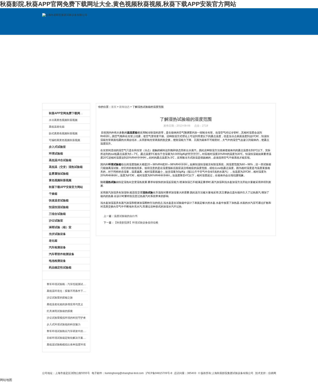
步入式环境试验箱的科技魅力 (63, 324)
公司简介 (86, 39)
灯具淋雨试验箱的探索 (60, 311)
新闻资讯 (144, 39)
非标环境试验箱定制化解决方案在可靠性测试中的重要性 (79, 337)
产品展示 (115, 39)
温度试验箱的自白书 (125, 216)
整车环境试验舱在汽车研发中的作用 (67, 331)
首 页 (56, 39)
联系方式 (232, 39)
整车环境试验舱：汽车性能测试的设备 (69, 284)
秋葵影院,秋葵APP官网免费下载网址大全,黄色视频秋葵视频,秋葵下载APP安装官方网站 (118, 4)
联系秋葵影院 (148, 365)
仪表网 (272, 373)
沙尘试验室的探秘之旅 (60, 297)
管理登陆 (217, 365)
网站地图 (184, 365)
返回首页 (201, 365)
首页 (113, 106)
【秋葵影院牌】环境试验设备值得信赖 (136, 222)
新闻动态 (124, 106)
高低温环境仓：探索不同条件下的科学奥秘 (71, 290)
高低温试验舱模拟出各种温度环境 (66, 344)
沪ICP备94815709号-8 (159, 373)
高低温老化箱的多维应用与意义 (65, 304)
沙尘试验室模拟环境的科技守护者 (66, 317)
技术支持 (203, 39)
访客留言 (261, 39)
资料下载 (174, 39)
